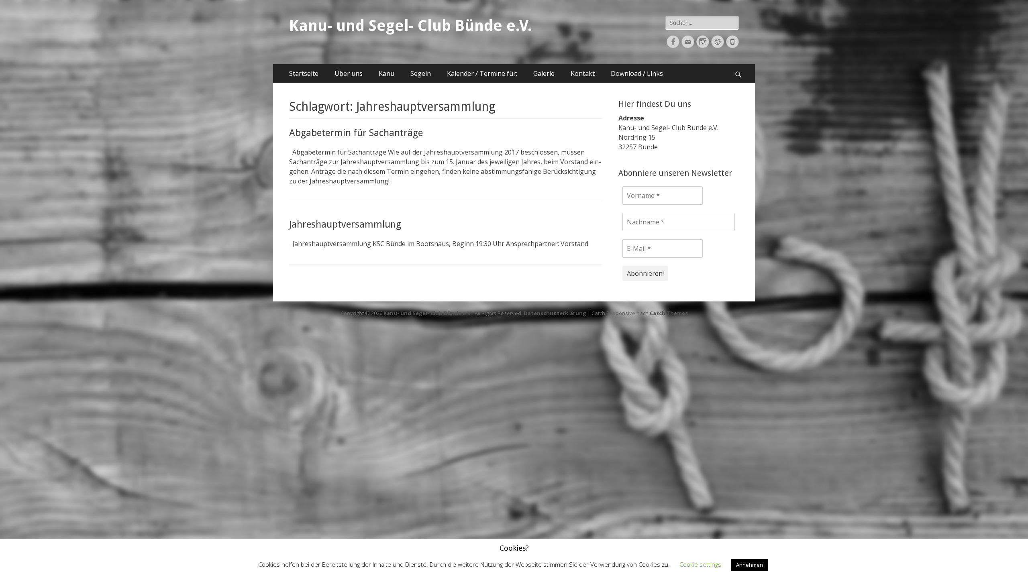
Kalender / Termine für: (482, 73)
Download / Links (637, 73)
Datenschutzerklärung (555, 313)
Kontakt (583, 73)
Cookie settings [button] (700, 564)
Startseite (303, 73)
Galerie (544, 73)
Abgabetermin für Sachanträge (356, 132)
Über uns (349, 73)
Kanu (386, 73)
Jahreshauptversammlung (345, 224)
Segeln (420, 73)
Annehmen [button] (749, 564)
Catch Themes (669, 313)
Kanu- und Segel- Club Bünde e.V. (410, 26)
